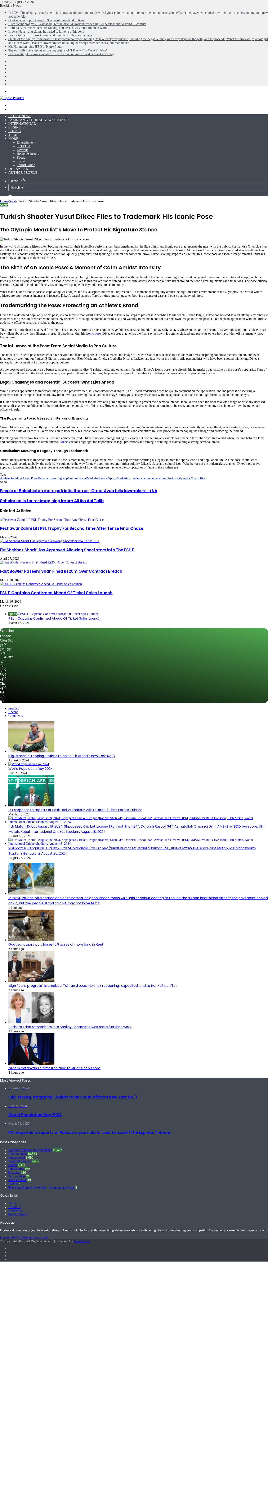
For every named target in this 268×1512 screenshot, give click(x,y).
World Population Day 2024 (30, 768)
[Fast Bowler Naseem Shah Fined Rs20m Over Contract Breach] (43, 562)
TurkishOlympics (178, 478)
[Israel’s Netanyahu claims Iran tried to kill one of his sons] (31, 1063)
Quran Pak (18, 169)
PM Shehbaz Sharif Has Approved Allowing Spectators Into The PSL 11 (67, 550)
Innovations (16, 1169)
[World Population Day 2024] (28, 764)
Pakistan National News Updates (38, 120)
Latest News (19, 116)
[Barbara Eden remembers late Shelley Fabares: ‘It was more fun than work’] (31, 1022)
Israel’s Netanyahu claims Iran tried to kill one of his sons (46, 31)
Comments (15, 715)
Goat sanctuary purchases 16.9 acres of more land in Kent (46, 20)
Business (16, 127)
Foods (21, 157)
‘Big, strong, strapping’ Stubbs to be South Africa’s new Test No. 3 (61, 755)
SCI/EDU (23, 146)
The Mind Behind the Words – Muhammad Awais (41, 1187)
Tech (12, 135)
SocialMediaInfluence (93, 478)
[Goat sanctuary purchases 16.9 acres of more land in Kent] (31, 940)
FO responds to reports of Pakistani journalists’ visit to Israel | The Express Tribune (75, 809)
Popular (13, 708)
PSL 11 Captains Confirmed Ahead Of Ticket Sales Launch (56, 593)
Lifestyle (22, 150)
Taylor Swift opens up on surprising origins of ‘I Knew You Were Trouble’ (57, 50)
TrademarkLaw (156, 478)
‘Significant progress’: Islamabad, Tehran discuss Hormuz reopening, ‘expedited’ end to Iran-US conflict (77, 24)
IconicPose (30, 478)
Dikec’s (65, 442)
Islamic (13, 1184)
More (13, 138)
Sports (14, 131)
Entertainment (26, 142)
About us (14, 1207)
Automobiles (16, 1176)
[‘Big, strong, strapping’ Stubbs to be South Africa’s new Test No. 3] (31, 751)
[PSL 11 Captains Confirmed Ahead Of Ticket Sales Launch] (41, 584)
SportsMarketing (119, 478)
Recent (13, 712)
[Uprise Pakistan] (12, 98)
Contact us (15, 1211)
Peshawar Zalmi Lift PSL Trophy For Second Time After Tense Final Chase (71, 528)
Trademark (138, 478)
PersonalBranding (50, 478)
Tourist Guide (26, 165)
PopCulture (70, 478)
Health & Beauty (28, 153)
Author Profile (22, 172)
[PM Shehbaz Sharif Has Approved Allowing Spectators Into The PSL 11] (49, 541)
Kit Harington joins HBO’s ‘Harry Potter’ (36, 46)
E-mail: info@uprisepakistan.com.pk (24, 1237)
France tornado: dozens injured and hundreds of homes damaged (51, 35)
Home (4, 201)
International (22, 123)
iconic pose (93, 333)
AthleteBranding (11, 478)
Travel (21, 161)
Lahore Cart (82, 1241)
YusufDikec (198, 478)
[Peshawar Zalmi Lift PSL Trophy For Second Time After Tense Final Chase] (52, 519)
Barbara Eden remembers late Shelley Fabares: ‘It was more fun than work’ (58, 28)
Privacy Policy (18, 1214)
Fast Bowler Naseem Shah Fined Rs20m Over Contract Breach (61, 571)
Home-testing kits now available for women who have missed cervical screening (61, 54)
